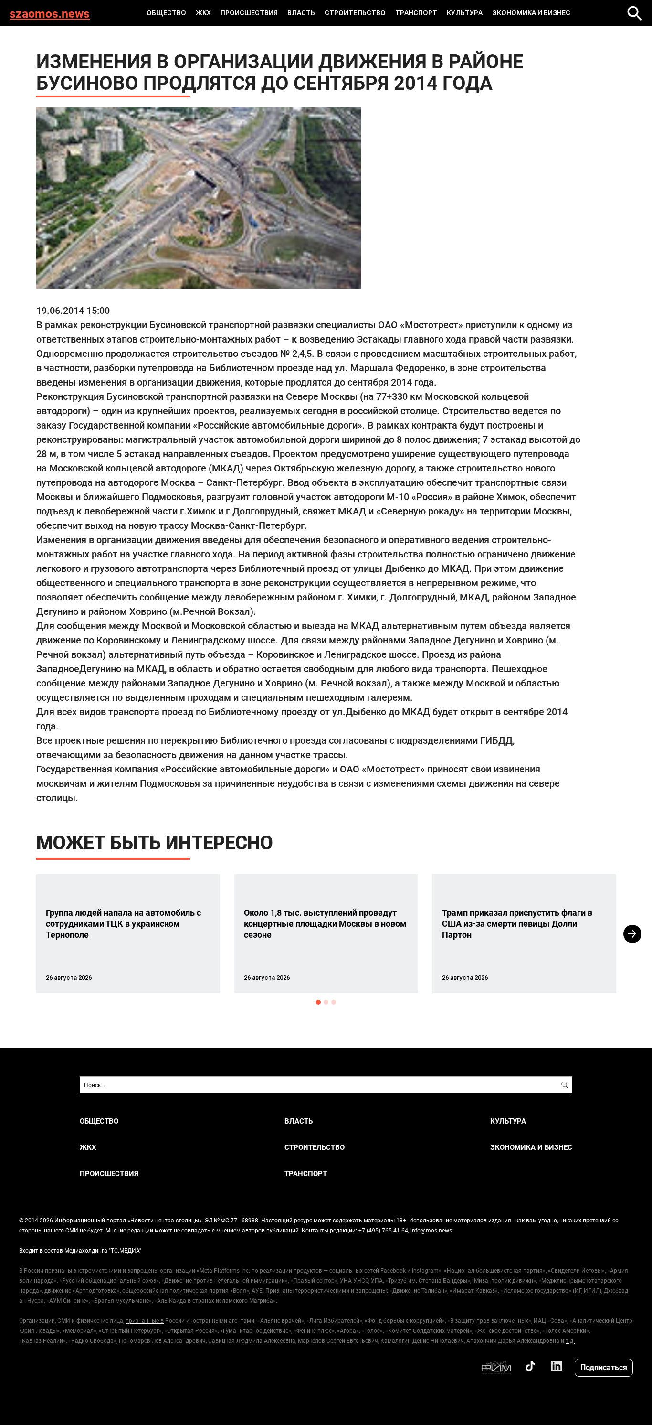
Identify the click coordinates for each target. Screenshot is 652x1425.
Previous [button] (19, 934)
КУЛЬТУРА (465, 13)
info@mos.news (431, 1230)
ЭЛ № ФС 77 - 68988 (231, 1220)
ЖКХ (203, 13)
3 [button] (333, 1002)
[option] (128, 933)
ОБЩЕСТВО (166, 13)
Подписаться (603, 1367)
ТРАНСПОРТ (416, 13)
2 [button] (326, 1002)
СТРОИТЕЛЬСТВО (355, 13)
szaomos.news (50, 13)
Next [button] (632, 934)
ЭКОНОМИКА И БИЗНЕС (531, 13)
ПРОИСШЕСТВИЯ (249, 13)
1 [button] (318, 1002)
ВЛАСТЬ (301, 13)
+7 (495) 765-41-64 (383, 1230)
